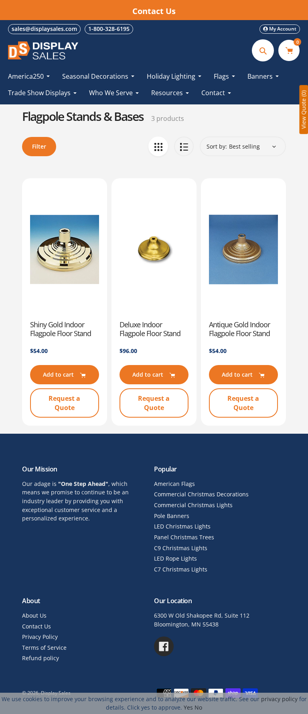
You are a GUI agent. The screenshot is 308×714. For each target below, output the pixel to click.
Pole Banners (171, 516)
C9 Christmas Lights (180, 548)
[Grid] (158, 146)
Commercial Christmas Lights (193, 505)
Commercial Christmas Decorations (201, 494)
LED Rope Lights (175, 558)
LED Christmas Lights (182, 526)
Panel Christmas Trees (184, 537)
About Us (34, 615)
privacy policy (279, 699)
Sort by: (217, 146)
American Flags (174, 484)
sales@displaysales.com (44, 29)
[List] (184, 146)
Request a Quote (64, 403)
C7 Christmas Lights (180, 569)
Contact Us (36, 626)
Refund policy (40, 658)
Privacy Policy (40, 637)
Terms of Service (44, 647)
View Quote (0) (303, 109)
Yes (188, 707)
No (198, 707)
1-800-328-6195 (109, 29)
